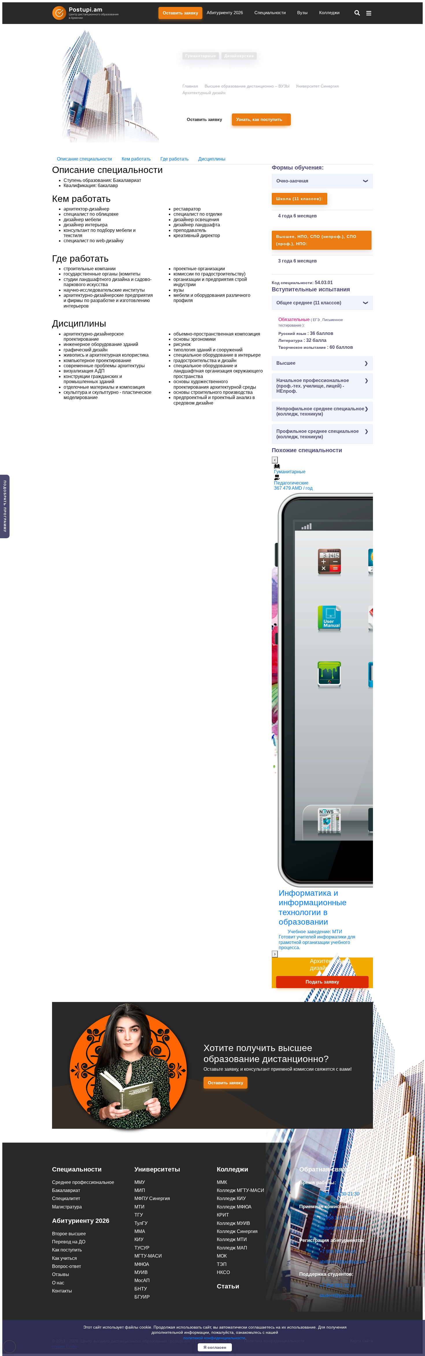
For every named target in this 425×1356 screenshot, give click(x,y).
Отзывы (60, 1274)
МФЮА (141, 1264)
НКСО (223, 1272)
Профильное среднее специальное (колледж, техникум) (317, 434)
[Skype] (302, 1305)
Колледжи (330, 12)
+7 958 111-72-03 (337, 1217)
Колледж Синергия (237, 1231)
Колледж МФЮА (234, 1206)
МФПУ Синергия (152, 1198)
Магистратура (67, 1206)
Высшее (285, 363)
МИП (139, 1190)
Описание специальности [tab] (84, 159)
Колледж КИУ (231, 1198)
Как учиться (64, 1258)
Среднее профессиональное (83, 1182)
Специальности (270, 12)
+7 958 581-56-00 (337, 1251)
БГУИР (142, 1296)
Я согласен (215, 1347)
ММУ (139, 1182)
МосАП (142, 1280)
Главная (190, 86)
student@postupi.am (340, 1295)
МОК (222, 1255)
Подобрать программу (5, 506)
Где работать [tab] (174, 159)
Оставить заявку (180, 12)
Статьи (228, 1286)
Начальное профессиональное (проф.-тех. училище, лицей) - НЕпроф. (312, 386)
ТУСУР (141, 1247)
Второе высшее (69, 1233)
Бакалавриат (66, 1190)
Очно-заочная (292, 180)
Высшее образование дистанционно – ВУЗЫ (247, 86)
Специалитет (66, 1198)
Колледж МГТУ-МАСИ (240, 1190)
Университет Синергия (317, 86)
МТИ (139, 1206)
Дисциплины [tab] (212, 159)
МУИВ (141, 1272)
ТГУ (138, 1214)
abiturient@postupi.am (342, 1227)
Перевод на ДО (68, 1241)
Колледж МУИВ (233, 1223)
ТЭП (222, 1264)
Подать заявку (322, 981)
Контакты (62, 1290)
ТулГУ (140, 1223)
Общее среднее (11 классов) (308, 302)
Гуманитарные (200, 56)
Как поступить (67, 1249)
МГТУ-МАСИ (148, 1255)
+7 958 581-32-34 (337, 1285)
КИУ (138, 1239)
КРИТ (223, 1214)
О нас (58, 1282)
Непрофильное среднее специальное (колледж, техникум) (320, 411)
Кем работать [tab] (136, 159)
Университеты (157, 1169)
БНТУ (140, 1288)
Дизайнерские (239, 56)
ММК (222, 1182)
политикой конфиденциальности (214, 1337)
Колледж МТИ (232, 1239)
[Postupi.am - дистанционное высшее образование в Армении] (88, 13)
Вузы (303, 12)
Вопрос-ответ (66, 1266)
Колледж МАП (232, 1247)
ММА (139, 1231)
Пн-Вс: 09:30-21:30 (339, 1193)
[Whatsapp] (314, 1305)
